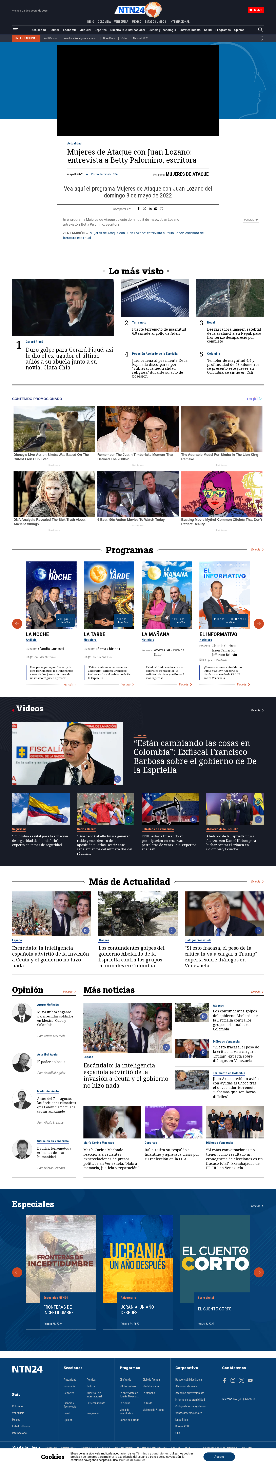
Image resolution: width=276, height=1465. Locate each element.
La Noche (37, 634)
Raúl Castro (50, 38)
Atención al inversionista (189, 1393)
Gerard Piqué (34, 342)
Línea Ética (181, 1420)
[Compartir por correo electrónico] (155, 209)
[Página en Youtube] (250, 1380)
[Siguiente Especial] (259, 1272)
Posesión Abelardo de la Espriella (155, 353)
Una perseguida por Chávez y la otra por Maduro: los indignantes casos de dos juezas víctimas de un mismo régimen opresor (51, 672)
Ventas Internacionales (188, 1413)
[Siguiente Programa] (259, 624)
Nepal (211, 322)
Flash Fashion (151, 1386)
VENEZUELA (121, 21)
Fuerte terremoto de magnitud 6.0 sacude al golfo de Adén (159, 331)
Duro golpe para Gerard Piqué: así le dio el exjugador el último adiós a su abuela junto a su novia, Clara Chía (69, 358)
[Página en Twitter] (241, 1380)
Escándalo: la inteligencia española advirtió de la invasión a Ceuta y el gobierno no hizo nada (50, 957)
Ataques (103, 940)
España (17, 940)
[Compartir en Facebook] (138, 209)
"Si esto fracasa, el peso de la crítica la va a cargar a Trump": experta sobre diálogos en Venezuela (222, 957)
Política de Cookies (132, 1460)
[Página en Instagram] (233, 1380)
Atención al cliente (186, 1386)
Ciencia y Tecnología (162, 30)
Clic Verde (125, 1379)
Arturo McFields (48, 1005)
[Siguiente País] (261, 39)
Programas (223, 30)
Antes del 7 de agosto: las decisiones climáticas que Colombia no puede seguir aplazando (56, 1105)
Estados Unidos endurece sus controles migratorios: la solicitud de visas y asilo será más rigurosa (165, 672)
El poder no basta (51, 1061)
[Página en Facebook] (224, 1380)
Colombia (213, 353)
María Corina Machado (98, 1143)
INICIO (90, 21)
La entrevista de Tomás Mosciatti (129, 1394)
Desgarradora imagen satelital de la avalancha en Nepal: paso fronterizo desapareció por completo (234, 335)
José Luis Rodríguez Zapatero (80, 38)
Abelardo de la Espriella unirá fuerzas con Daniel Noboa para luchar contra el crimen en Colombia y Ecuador (231, 842)
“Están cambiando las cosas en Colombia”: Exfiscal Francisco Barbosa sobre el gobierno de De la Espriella (109, 672)
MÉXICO (136, 21)
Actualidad (39, 30)
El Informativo (218, 634)
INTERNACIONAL (180, 21)
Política (55, 30)
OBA (177, 1433)
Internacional (19, 1433)
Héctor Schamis (54, 1168)
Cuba (124, 38)
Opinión (239, 30)
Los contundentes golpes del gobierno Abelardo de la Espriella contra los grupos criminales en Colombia (131, 957)
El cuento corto (215, 1308)
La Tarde (94, 634)
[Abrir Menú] (15, 30)
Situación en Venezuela (53, 1141)
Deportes (101, 30)
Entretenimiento (190, 30)
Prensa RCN (182, 1426)
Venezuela (18, 1413)
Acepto (219, 1457)
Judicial (85, 30)
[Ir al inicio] (33, 1375)
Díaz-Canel (109, 38)
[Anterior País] (261, 36)
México (16, 1420)
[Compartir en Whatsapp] (161, 209)
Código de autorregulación (190, 1406)
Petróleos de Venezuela (158, 829)
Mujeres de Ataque (187, 174)
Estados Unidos (21, 1426)
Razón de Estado (129, 1420)
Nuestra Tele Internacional (127, 30)
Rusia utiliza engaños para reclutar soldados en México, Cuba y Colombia (55, 1018)
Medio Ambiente (48, 1091)
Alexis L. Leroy (53, 1122)
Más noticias (109, 989)
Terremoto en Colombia (229, 1073)
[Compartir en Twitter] (144, 209)
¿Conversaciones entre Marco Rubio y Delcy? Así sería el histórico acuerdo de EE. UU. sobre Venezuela (223, 672)
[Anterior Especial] (17, 1272)
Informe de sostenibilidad (190, 1399)
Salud (208, 30)
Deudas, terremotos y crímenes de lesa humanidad (54, 1152)
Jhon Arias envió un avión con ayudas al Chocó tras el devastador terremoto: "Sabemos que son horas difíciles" (236, 1087)
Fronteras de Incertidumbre (58, 1309)
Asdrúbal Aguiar (48, 1054)
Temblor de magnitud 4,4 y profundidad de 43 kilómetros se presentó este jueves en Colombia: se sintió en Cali (233, 366)
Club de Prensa (151, 1379)
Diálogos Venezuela (198, 940)
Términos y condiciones (152, 1453)
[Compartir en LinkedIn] (150, 209)
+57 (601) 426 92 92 (244, 1399)
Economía (70, 30)
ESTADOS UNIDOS (155, 21)
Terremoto (139, 322)
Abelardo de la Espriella (222, 829)
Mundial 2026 (140, 38)
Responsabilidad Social (188, 1379)
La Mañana (156, 634)
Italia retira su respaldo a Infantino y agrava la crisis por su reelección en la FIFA (172, 1154)
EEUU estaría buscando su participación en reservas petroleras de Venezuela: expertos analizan (169, 842)
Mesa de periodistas (126, 1411)
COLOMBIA (104, 21)
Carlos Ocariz (86, 829)
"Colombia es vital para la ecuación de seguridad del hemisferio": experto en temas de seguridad (40, 840)
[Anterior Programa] (17, 624)
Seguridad (19, 829)
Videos (30, 708)
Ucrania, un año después (137, 1309)
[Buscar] (260, 30)
